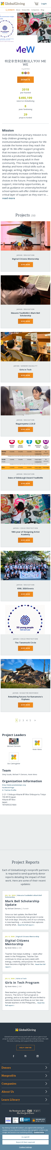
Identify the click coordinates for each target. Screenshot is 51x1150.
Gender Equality (29, 366)
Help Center (25, 1048)
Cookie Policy (39, 1132)
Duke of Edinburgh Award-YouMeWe (25, 478)
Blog (42, 10)
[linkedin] (38, 1056)
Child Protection (29, 528)
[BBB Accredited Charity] (26, 1120)
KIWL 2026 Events (25, 588)
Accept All (25, 1137)
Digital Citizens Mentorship (25, 259)
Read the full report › (26, 925)
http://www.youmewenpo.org (14, 785)
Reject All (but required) (25, 1142)
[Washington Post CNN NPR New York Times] (25, 1112)
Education (29, 255)
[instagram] (25, 1056)
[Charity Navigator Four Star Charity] (9, 1120)
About (18, 10)
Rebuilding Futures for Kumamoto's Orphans (25, 698)
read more (8, 198)
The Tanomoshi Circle (25, 642)
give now (25, 264)
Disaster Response (29, 693)
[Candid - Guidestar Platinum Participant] (16, 1120)
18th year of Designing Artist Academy (25, 533)
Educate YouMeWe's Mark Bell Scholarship (25, 314)
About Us (8, 1091)
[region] (25, 1137)
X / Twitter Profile (9, 790)
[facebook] (13, 1056)
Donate (25, 79)
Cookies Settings (25, 1147)
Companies (35, 10)
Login (44, 3)
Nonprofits (26, 10)
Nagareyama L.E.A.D (25, 423)
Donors (6, 1067)
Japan (19, 255)
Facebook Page (8, 787)
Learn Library (11, 1099)
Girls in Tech (25, 369)
